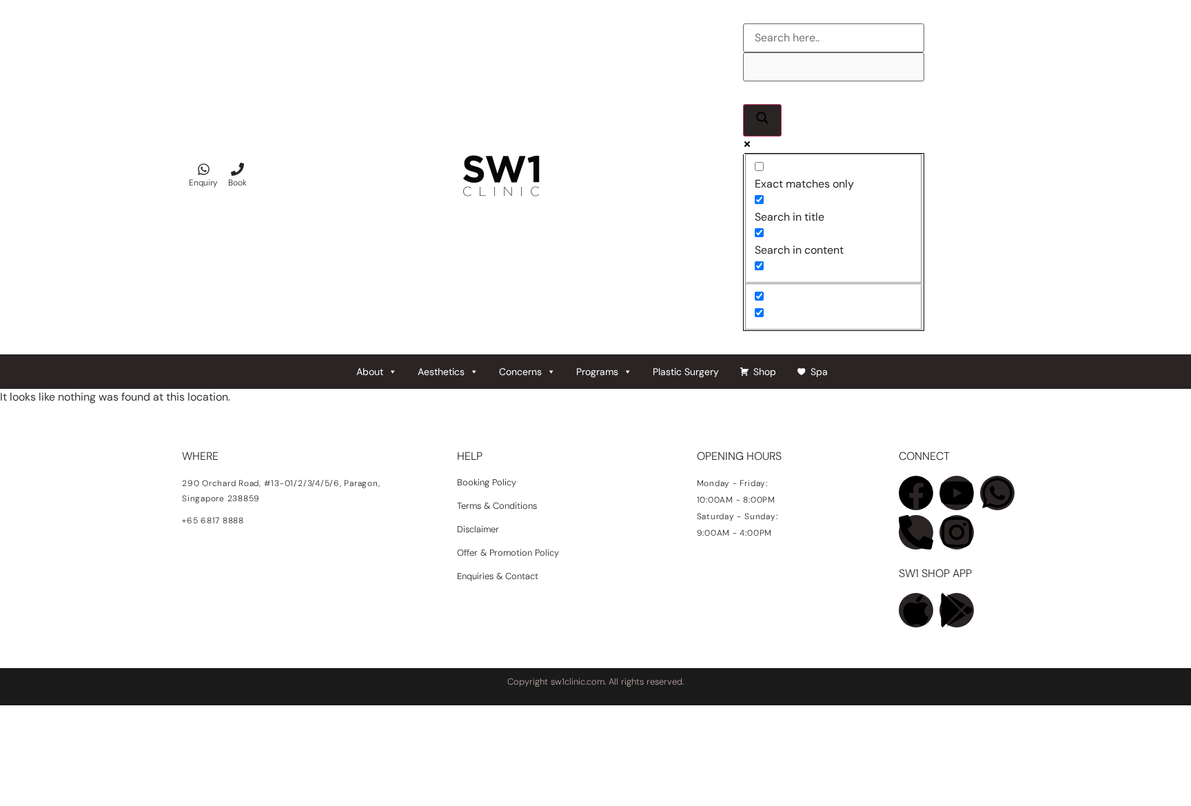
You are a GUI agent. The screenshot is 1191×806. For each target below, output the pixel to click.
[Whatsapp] (997, 493)
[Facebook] (916, 493)
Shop (764, 371)
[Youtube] (956, 493)
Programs (597, 371)
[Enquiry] (203, 169)
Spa (819, 371)
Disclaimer (478, 529)
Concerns (520, 371)
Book (237, 182)
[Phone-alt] (916, 532)
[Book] (237, 169)
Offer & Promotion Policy (508, 552)
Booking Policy (486, 482)
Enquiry (203, 182)
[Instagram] (956, 532)
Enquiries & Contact (499, 576)
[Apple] (916, 610)
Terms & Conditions (497, 506)
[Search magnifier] (762, 120)
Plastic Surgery (686, 371)
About (369, 371)
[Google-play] (956, 610)
